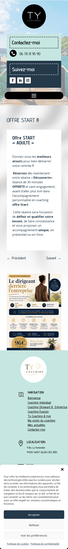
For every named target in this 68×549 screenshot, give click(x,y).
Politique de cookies (18, 543)
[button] (62, 469)
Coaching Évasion (38, 411)
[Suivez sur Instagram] (28, 80)
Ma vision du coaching (41, 420)
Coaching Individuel (39, 402)
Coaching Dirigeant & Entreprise (47, 407)
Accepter (34, 515)
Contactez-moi (36, 429)
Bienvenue (34, 398)
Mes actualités (36, 425)
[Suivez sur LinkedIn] (20, 80)
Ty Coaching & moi (39, 416)
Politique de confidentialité (45, 543)
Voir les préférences (34, 535)
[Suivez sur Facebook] (13, 80)
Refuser (34, 525)
